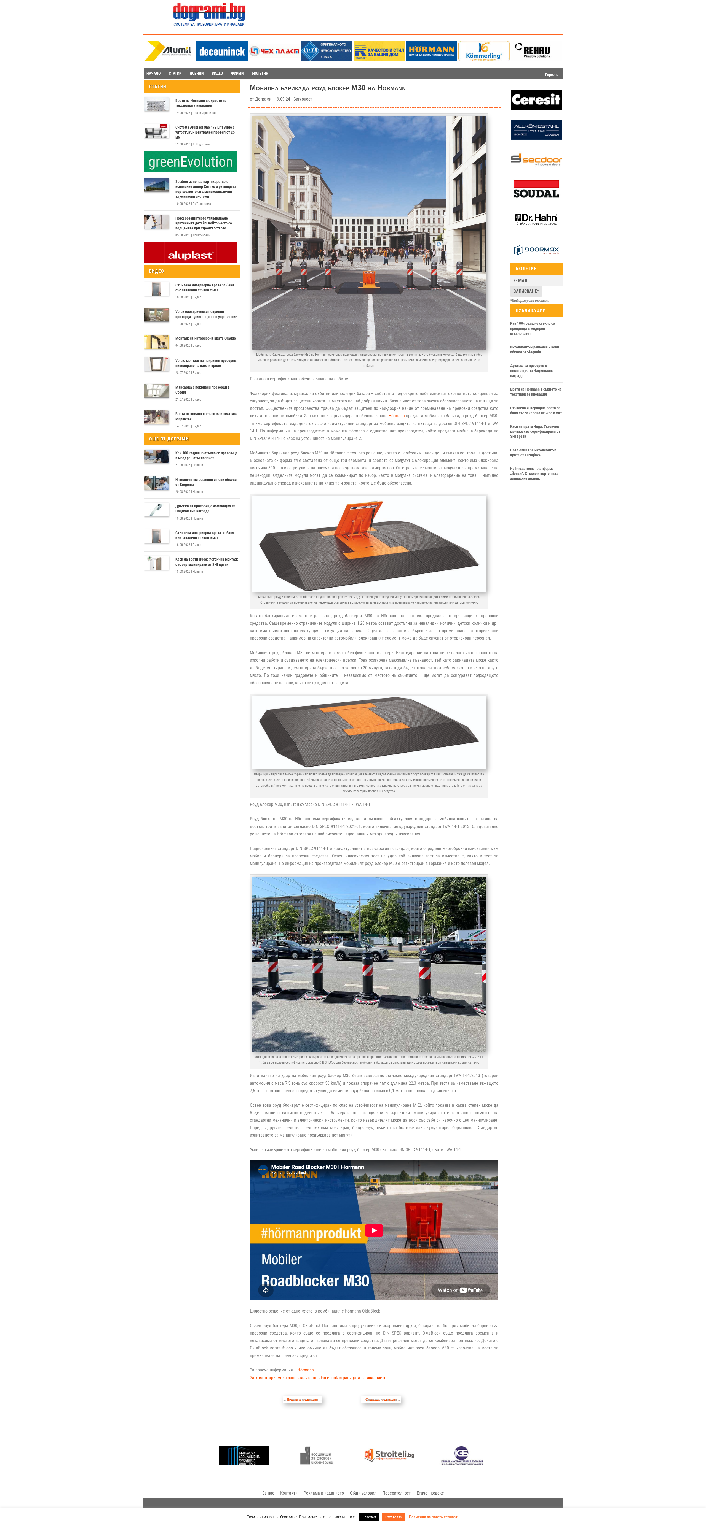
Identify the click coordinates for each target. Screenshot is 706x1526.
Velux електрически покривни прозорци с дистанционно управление (206, 314)
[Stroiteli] (389, 1464)
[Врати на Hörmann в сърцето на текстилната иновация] (156, 104)
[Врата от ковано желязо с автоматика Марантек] (156, 417)
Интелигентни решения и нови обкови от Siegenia (206, 482)
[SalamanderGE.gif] (190, 170)
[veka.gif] (326, 60)
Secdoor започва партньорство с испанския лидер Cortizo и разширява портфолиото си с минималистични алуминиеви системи (206, 189)
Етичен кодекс (430, 1493)
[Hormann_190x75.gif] (431, 60)
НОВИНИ (197, 73)
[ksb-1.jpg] (462, 1464)
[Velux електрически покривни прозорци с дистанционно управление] (156, 315)
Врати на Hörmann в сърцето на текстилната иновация (201, 103)
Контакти (289, 1493)
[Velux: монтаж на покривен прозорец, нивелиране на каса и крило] (156, 364)
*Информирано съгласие (529, 300)
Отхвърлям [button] (393, 1517)
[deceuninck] (222, 60)
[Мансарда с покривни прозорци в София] (156, 391)
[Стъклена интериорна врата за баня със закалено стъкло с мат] (156, 289)
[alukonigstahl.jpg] (536, 138)
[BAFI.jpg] (244, 1464)
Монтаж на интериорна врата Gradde (205, 338)
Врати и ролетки (204, 113)
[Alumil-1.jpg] (169, 60)
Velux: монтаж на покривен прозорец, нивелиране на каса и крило (206, 363)
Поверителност (397, 1493)
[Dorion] (536, 259)
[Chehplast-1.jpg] (274, 60)
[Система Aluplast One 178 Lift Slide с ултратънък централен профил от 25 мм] (156, 131)
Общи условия (363, 1493)
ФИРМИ (237, 73)
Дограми (263, 99)
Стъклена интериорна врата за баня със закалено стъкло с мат (204, 287)
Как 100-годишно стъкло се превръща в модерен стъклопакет (206, 455)
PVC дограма (202, 204)
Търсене (551, 74)
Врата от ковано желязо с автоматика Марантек (206, 416)
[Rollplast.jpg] (379, 60)
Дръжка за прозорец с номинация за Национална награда (205, 508)
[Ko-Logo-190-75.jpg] (484, 60)
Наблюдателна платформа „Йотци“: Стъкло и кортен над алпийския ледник (534, 473)
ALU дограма (202, 144)
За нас (268, 1493)
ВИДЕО (217, 73)
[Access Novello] (536, 228)
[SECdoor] (536, 168)
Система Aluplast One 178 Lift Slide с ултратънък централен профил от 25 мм (205, 132)
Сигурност (302, 99)
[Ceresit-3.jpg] (536, 108)
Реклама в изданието (324, 1493)
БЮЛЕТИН (260, 73)
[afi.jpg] (316, 1464)
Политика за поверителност (433, 1516)
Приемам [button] (369, 1517)
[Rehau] (536, 60)
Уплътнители (201, 235)
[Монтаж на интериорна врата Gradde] (156, 342)
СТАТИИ (175, 73)
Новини (198, 465)
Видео (197, 297)
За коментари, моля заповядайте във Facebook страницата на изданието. (318, 1377)
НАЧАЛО (153, 73)
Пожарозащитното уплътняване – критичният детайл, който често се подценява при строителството (203, 223)
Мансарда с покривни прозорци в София (202, 389)
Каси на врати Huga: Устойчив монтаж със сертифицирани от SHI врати (206, 561)
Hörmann (397, 415)
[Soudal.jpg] (536, 198)
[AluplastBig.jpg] (190, 261)
